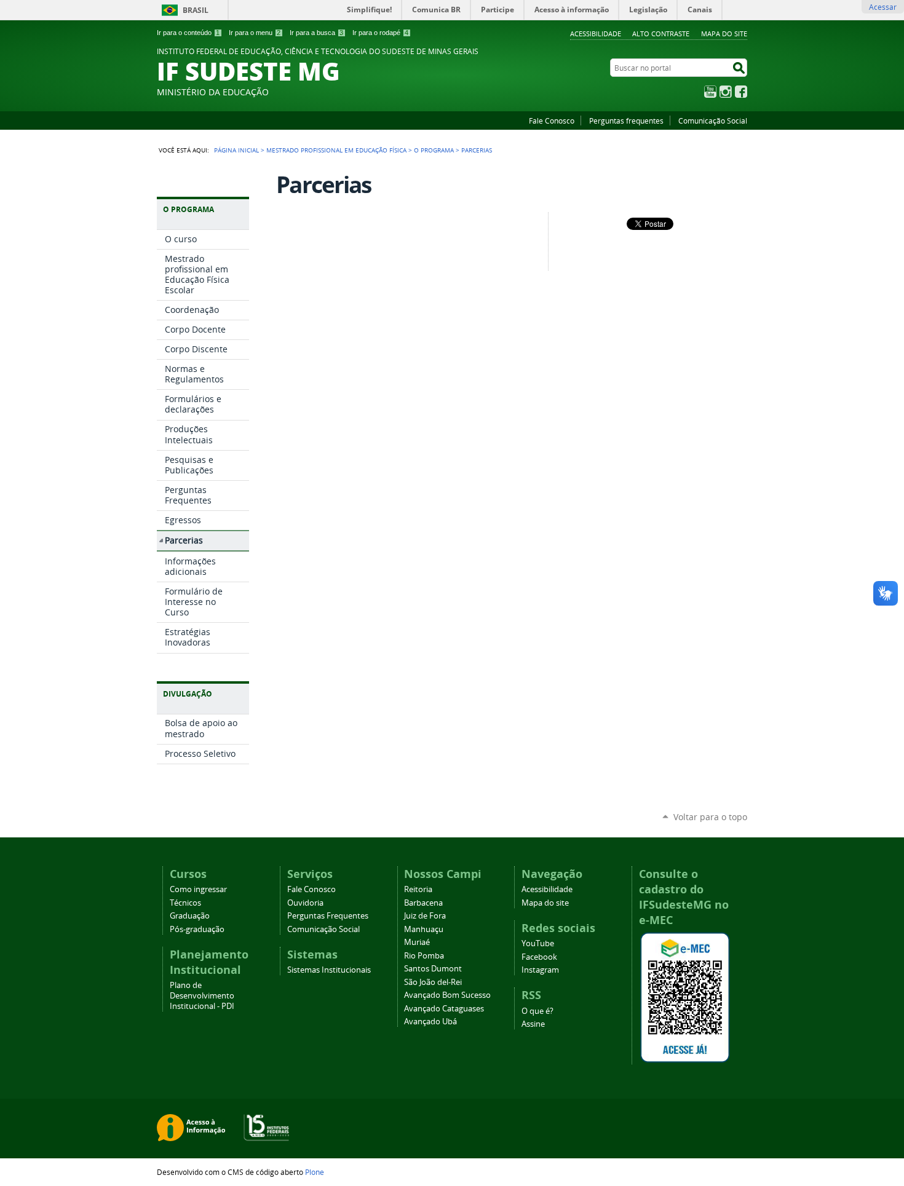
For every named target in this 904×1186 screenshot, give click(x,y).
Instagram (726, 91)
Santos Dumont (433, 968)
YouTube (710, 91)
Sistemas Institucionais (329, 970)
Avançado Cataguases (444, 1008)
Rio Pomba (424, 956)
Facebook (741, 91)
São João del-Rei (433, 982)
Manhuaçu (423, 929)
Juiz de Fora (425, 916)
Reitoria (418, 889)
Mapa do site (724, 33)
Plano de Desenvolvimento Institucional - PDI (202, 995)
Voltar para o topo (710, 817)
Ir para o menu (254, 32)
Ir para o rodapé (380, 32)
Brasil (195, 10)
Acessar (883, 7)
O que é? (537, 1011)
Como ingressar (198, 889)
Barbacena (423, 903)
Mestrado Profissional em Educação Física (336, 150)
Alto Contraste (660, 33)
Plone (314, 1172)
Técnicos (185, 903)
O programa (434, 150)
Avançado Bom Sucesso (447, 995)
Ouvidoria (305, 903)
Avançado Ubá (430, 1021)
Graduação (190, 916)
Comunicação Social (712, 120)
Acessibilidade (595, 33)
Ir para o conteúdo (188, 32)
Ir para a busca (316, 32)
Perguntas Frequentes (327, 916)
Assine (533, 1024)
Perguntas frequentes (626, 120)
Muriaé (417, 942)
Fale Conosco (551, 120)
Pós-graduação (197, 929)
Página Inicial (236, 150)
